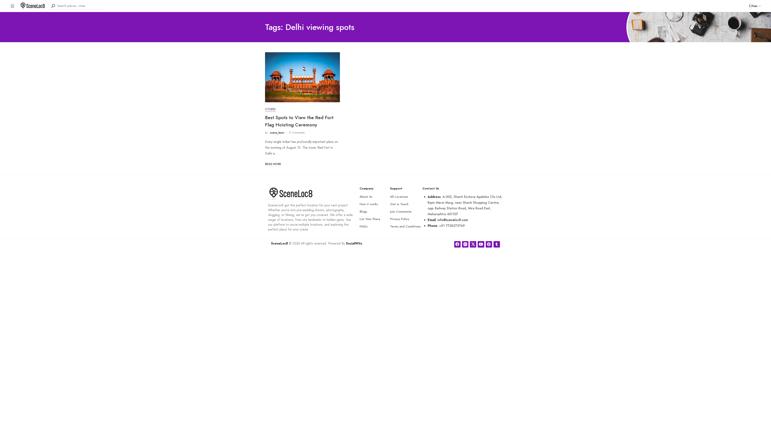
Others (270, 109)
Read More (273, 164)
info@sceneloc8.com (453, 220)
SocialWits (354, 243)
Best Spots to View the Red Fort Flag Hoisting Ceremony (299, 121)
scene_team (277, 133)
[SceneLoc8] (33, 5)
